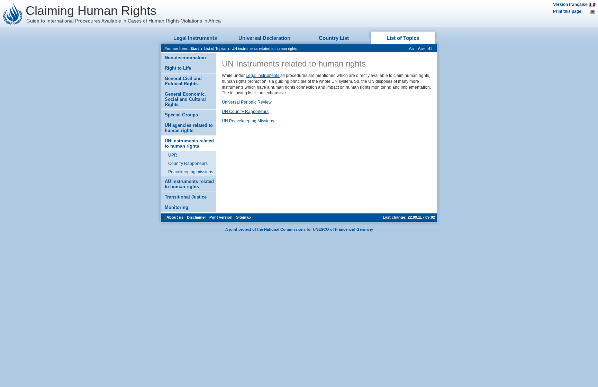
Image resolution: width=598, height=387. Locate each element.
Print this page (567, 11)
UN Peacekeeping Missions (248, 120)
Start (194, 48)
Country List (334, 38)
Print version (221, 217)
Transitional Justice (186, 197)
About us (174, 217)
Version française (570, 4)
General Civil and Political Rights (183, 81)
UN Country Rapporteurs (245, 111)
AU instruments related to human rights (189, 184)
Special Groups (181, 114)
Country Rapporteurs (188, 163)
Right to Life (178, 68)
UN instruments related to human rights (264, 48)
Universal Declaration (264, 38)
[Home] (13, 13)
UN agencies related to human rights (189, 128)
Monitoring (176, 207)
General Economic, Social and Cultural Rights (185, 99)
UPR (172, 155)
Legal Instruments (195, 38)
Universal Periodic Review (247, 102)
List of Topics (403, 38)
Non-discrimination (185, 57)
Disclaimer (196, 217)
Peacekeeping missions (190, 171)
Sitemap (243, 217)
